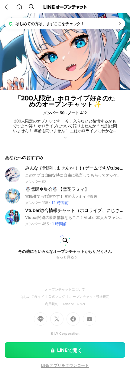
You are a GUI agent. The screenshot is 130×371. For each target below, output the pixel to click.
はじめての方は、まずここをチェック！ (50, 23)
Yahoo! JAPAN (74, 304)
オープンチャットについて (65, 289)
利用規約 (54, 304)
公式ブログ (58, 297)
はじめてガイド (34, 297)
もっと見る (65, 257)
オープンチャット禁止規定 (89, 297)
